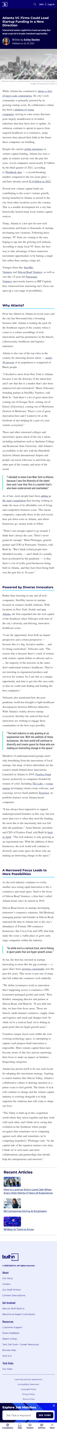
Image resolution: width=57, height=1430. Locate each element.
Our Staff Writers (11, 1289)
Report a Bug (9, 1338)
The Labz (37, 783)
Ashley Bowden (32, 39)
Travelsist (44, 793)
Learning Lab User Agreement (28, 1379)
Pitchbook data (13, 172)
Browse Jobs (9, 1350)
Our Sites (7, 1369)
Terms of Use (29, 1399)
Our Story (7, 1278)
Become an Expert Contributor (18, 1314)
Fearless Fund (43, 774)
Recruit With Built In (13, 1308)
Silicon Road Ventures (30, 272)
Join (41, 4)
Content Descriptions (13, 1295)
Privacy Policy (28, 1394)
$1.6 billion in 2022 (40, 181)
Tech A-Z (7, 1355)
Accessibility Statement (28, 1384)
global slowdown (33, 149)
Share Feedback (10, 1333)
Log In (51, 4)
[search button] (35, 4)
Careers (6, 1284)
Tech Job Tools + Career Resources (20, 1344)
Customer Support (12, 1327)
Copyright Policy (28, 1389)
